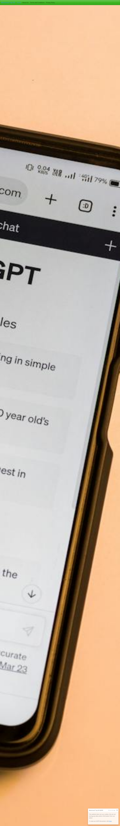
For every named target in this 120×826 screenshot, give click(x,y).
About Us (25, 3)
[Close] (117, 810)
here (110, 821)
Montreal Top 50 (8, 2)
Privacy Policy (50, 3)
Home (19, 2)
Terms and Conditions (37, 3)
